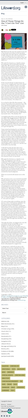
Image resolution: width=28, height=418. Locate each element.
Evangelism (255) (6, 341)
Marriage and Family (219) (8, 346)
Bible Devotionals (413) (7, 324)
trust (12, 390)
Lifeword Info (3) (5, 344)
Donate (9, 404)
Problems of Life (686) (7, 351)
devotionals (6, 369)
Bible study (5, 378)
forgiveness (20, 387)
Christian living (19, 375)
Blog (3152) (4, 326)
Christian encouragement (10, 381)
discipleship (21, 369)
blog (15, 384)
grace (13, 387)
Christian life (14, 366)
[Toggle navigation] (26, 6)
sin (21, 381)
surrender (5, 390)
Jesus (3, 372)
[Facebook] (2, 30)
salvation (5, 366)
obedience (10, 372)
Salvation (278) (5, 353)
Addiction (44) (5, 321)
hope (3, 384)
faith (13, 369)
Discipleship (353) (6, 339)
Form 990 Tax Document (7, 406)
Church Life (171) (6, 331)
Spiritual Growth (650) (7, 356)
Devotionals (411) (6, 336)
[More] (10, 30)
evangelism (5, 387)
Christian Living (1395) (7, 329)
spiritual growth (7, 375)
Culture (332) (5, 334)
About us (3, 404)
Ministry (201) (5, 349)
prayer (9, 384)
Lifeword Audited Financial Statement (11, 408)
